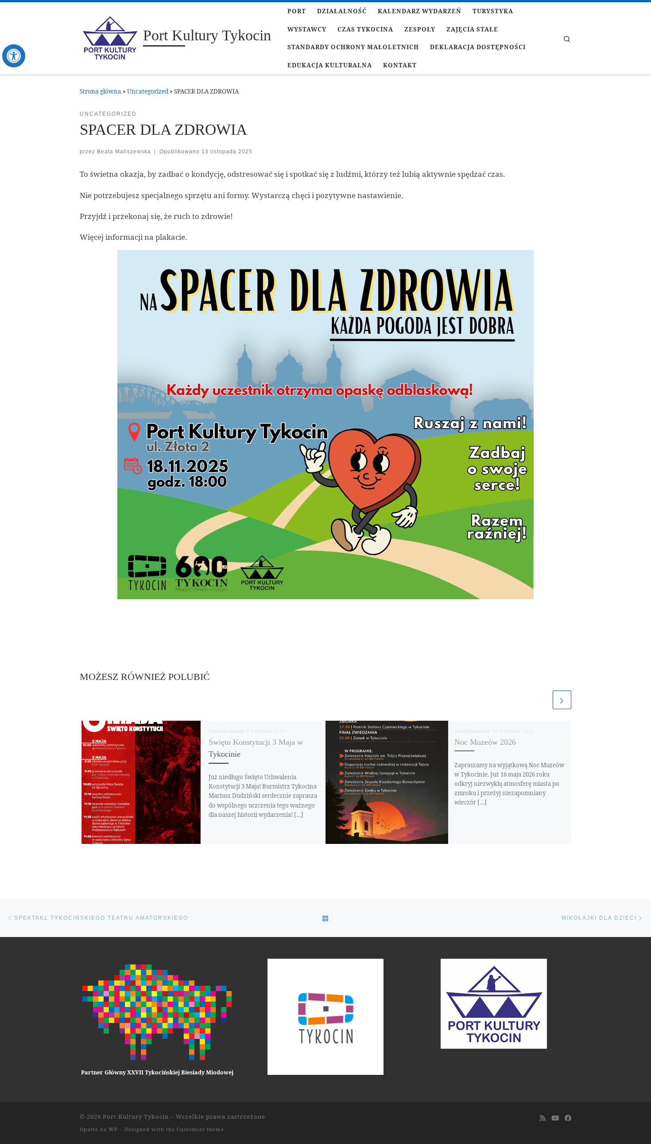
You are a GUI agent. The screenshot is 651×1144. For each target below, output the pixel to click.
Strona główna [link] (100, 91)
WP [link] (113, 1129)
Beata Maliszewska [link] (124, 151)
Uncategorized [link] (147, 91)
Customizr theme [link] (200, 1129)
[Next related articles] (562, 700)
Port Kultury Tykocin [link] (136, 1117)
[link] (13, 55)
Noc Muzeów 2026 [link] (485, 742)
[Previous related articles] (541, 700)
